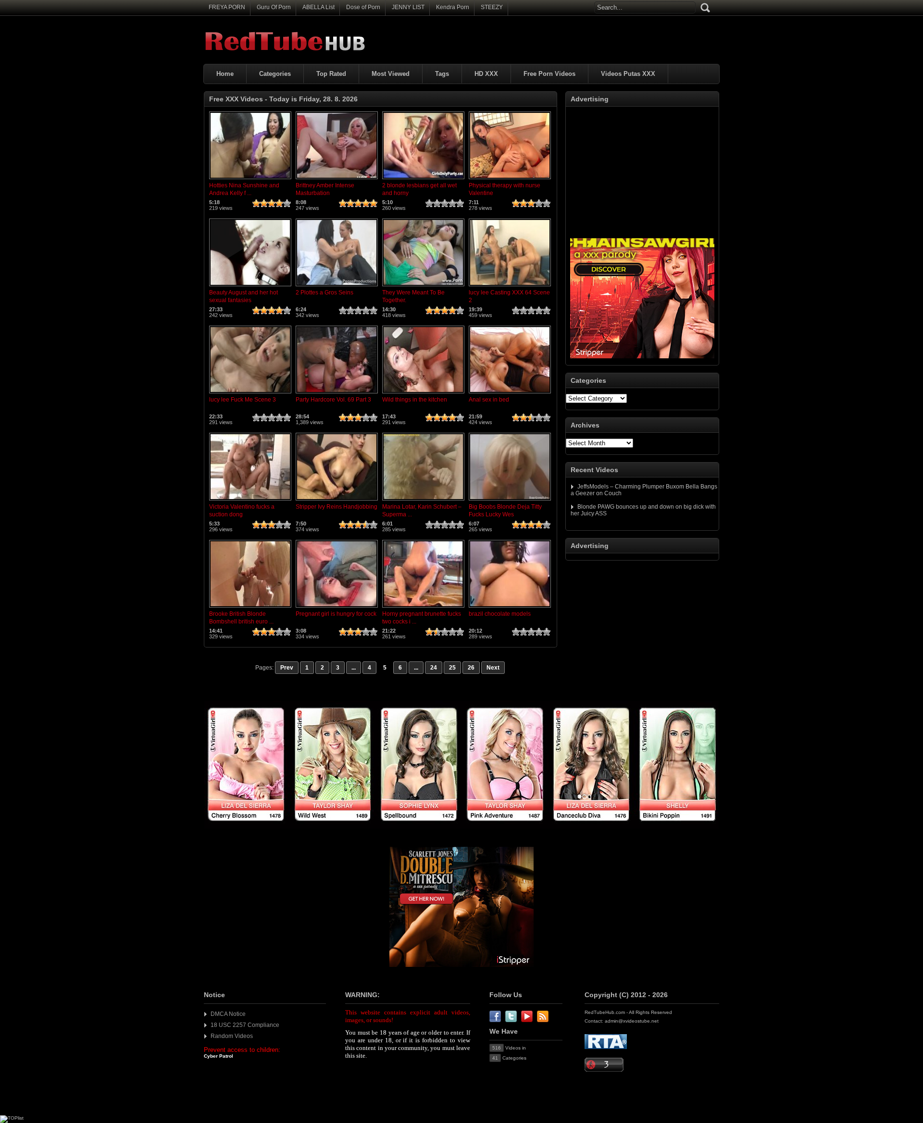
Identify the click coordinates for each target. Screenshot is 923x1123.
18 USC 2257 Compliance (245, 1025)
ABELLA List (318, 7)
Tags (442, 73)
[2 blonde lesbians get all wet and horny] (423, 179)
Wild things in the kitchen (414, 399)
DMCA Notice (228, 1014)
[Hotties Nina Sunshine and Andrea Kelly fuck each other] (250, 179)
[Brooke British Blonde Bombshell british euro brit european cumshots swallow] (250, 608)
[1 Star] (256, 203)
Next (492, 667)
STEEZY (492, 7)
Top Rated (331, 73)
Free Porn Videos (549, 73)
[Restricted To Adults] (606, 1047)
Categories (275, 73)
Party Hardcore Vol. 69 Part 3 (333, 399)
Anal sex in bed (489, 399)
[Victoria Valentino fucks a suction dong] (250, 501)
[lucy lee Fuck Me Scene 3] (250, 394)
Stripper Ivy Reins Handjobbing (336, 506)
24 (433, 667)
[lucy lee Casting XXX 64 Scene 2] (510, 286)
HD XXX (486, 73)
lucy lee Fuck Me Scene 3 (242, 399)
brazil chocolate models (500, 613)
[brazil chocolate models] (510, 608)
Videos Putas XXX (628, 73)
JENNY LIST (408, 7)
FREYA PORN (227, 7)
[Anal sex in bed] (510, 394)
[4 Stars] (279, 203)
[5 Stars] (287, 203)
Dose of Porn (363, 7)
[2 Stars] (264, 203)
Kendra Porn (452, 7)
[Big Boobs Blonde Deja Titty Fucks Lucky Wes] (510, 501)
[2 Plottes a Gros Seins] (337, 286)
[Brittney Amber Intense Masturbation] (337, 179)
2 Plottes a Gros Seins (324, 292)
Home (225, 73)
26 (471, 667)
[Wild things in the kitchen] (423, 394)
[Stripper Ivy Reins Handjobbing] (337, 501)
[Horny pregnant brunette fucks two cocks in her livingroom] (423, 608)
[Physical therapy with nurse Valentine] (510, 179)
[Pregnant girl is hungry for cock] (337, 608)
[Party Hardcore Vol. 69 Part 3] (337, 394)
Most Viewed (391, 73)
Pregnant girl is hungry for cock (336, 613)
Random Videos (232, 1036)
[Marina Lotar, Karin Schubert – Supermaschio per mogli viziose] (423, 501)
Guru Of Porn (274, 7)
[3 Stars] (271, 203)
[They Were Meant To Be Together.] (423, 286)
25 (452, 667)
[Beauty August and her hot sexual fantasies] (250, 286)
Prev (286, 667)
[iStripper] (461, 826)
